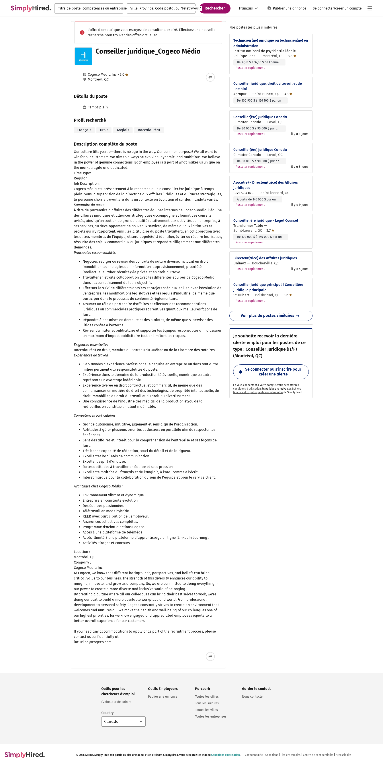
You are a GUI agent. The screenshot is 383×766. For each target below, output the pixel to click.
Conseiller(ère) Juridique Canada (260, 117)
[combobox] (89, 8)
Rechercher (215, 8)
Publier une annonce (289, 8)
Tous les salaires (207, 703)
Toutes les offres (207, 697)
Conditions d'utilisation (225, 754)
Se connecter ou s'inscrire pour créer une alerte (273, 372)
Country (107, 713)
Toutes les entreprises (211, 716)
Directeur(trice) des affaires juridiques (265, 258)
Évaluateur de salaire (116, 702)
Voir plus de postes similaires (267, 315)
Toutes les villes (206, 710)
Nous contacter (253, 697)
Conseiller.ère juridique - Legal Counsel (265, 220)
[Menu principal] (369, 8)
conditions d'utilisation (247, 388)
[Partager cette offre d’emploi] (210, 77)
